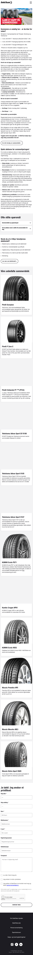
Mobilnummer (5, 820)
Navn (2, 811)
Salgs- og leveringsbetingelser (16, 937)
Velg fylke (4, 793)
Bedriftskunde (16, 923)
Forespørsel (4, 855)
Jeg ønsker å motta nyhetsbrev (12, 879)
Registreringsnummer (6, 838)
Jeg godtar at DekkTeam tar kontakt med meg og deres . (17, 884)
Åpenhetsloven (16, 932)
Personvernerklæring (16, 927)
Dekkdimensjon (5, 847)
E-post (3, 829)
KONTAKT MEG (16, 905)
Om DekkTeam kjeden (16, 918)
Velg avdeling (4, 802)
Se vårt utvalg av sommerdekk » (11, 143)
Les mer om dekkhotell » (9, 261)
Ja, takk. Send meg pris (9, 875)
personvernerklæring (13, 885)
